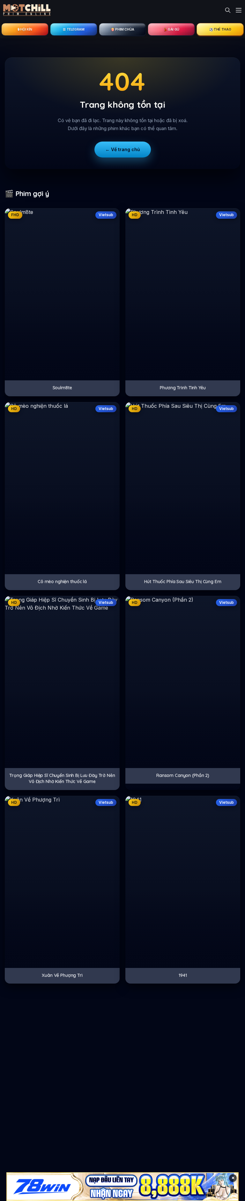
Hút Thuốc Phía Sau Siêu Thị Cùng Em (182, 581)
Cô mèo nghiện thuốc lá (62, 581)
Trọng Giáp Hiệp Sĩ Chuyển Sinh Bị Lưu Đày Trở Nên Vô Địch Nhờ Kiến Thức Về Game (62, 779)
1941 (183, 975)
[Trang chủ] (27, 10)
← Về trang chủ (122, 149)
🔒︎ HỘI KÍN (25, 29)
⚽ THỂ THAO (220, 29)
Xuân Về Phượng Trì (62, 975)
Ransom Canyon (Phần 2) (182, 775)
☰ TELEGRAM (74, 29)
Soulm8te (62, 388)
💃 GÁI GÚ (171, 29)
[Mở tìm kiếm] (228, 10)
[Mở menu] (238, 10)
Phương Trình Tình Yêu (182, 388)
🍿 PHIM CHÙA (122, 29)
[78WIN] (122, 1186)
